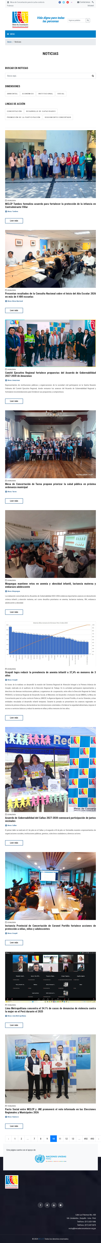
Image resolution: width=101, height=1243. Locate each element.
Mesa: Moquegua (13, 591)
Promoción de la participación (23, 117)
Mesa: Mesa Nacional (15, 301)
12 (66, 1138)
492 (86, 1138)
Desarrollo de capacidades (41, 111)
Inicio (9, 42)
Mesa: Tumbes (12, 211)
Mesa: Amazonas (13, 380)
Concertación (14, 111)
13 (73, 1138)
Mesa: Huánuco (13, 1117)
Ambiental (12, 94)
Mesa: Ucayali (12, 680)
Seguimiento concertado (58, 117)
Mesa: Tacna (11, 492)
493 (92, 1138)
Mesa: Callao (12, 825)
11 (60, 1138)
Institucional (45, 94)
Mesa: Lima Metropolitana (16, 1016)
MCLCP (41, 1239)
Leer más (14, 220)
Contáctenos (84, 2)
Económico (28, 94)
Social (60, 94)
